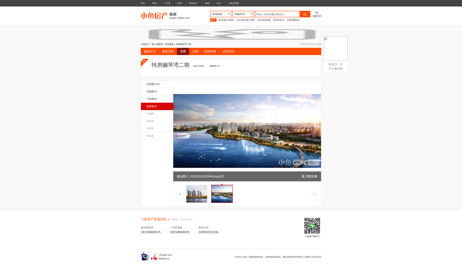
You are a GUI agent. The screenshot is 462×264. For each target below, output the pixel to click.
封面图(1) (151, 91)
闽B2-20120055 (313, 257)
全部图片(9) (153, 84)
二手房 (167, 3)
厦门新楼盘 (157, 44)
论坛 (219, 3)
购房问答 (210, 51)
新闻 (207, 3)
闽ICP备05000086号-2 (294, 257)
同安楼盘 (169, 44)
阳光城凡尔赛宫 (226, 20)
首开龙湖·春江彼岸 (246, 20)
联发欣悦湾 (278, 20)
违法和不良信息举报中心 (165, 257)
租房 (180, 3)
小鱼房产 (145, 44)
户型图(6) (151, 98)
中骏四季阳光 (293, 20)
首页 (143, 3)
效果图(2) (151, 106)
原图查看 (311, 176)
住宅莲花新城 (264, 20)
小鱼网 (251, 257)
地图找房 (317, 16)
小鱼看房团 (233, 3)
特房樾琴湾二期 (183, 44)
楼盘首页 (150, 51)
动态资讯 (228, 51)
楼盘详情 (168, 51)
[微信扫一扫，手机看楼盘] (335, 63)
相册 (183, 51)
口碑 (195, 51)
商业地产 (193, 3)
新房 (154, 3)
